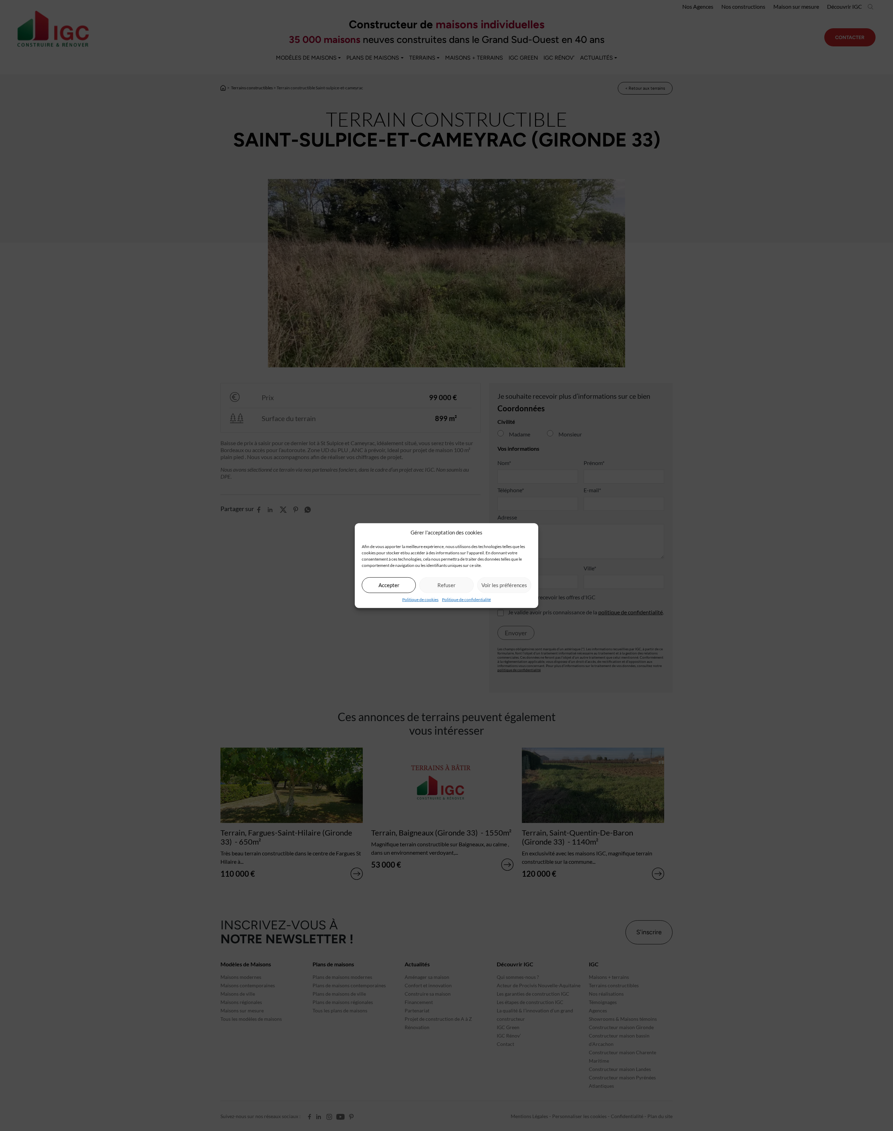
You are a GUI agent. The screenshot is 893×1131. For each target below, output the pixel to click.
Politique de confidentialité (466, 599)
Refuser (446, 585)
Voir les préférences (504, 585)
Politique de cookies (420, 599)
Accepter (388, 585)
